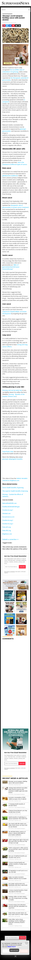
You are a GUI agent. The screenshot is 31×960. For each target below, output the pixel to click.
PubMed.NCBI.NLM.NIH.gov (11, 507)
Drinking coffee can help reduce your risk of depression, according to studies (17, 898)
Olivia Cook (13, 22)
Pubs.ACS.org (6, 527)
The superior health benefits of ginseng (15, 491)
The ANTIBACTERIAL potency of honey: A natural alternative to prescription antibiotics (17, 833)
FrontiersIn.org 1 (7, 510)
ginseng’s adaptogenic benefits (12, 459)
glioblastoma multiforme (10, 176)
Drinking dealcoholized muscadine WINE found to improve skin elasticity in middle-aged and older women (18, 790)
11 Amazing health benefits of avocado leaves (16, 804)
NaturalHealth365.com (9, 503)
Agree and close (14, 950)
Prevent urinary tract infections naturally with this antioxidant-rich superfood (17, 906)
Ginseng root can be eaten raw (12, 390)
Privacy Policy (11, 946)
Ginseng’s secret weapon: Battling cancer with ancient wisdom (17, 782)
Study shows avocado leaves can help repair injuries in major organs (18, 913)
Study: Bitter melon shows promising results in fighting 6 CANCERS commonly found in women (16, 922)
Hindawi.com (6, 513)
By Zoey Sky (17, 916)
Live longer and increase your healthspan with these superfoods (17, 884)
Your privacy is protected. (9, 571)
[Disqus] (15, 662)
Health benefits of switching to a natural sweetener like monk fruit (17, 817)
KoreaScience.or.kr (8, 517)
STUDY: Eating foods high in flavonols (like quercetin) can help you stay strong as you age (18, 841)
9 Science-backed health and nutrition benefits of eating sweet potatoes (17, 864)
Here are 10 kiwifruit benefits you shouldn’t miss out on (17, 856)
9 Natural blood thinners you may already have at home (17, 811)
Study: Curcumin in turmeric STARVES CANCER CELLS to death (17, 877)
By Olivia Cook (18, 784)
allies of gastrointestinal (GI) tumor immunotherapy (10, 267)
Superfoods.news (7, 451)
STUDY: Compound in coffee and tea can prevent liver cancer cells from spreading (18, 849)
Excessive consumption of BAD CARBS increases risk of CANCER (17, 798)
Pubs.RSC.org (6, 530)
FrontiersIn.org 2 (7, 520)
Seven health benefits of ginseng (12, 487)
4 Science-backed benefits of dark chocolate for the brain (17, 890)
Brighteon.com (7, 534)
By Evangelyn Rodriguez (19, 794)
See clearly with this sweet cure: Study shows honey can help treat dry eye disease (17, 825)
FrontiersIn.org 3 (7, 524)
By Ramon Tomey (18, 925)
